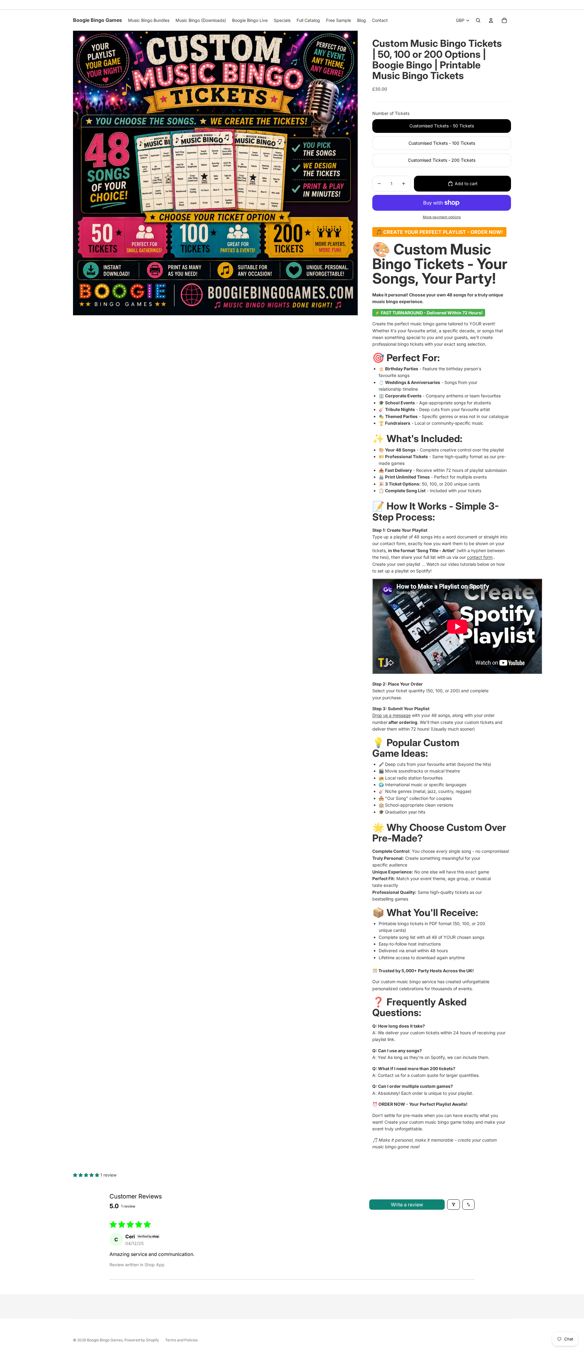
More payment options (442, 217)
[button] (86, 1174)
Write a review (407, 1205)
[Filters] (453, 1204)
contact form (479, 557)
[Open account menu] (491, 20)
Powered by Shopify (141, 1340)
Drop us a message (391, 715)
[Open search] (478, 20)
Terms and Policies (181, 1340)
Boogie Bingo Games (105, 1340)
